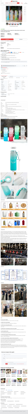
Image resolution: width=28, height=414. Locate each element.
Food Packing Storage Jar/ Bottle (4, 392)
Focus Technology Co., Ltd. (9, 411)
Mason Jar (15, 392)
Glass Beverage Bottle (23, 392)
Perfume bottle (2, 391)
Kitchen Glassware (9, 392)
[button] (25, 77)
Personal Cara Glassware (10, 391)
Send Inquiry (7, 39)
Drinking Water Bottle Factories (19, 404)
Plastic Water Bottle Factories (4, 404)
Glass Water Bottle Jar (10, 407)
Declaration (21, 411)
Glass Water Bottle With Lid (4, 407)
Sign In (1, 73)
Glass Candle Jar (22, 391)
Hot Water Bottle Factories (12, 404)
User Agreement (17, 411)
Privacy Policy (24, 411)
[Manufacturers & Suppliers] (14, 1)
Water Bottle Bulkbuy (17, 407)
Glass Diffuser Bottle (16, 391)
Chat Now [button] (21, 39)
